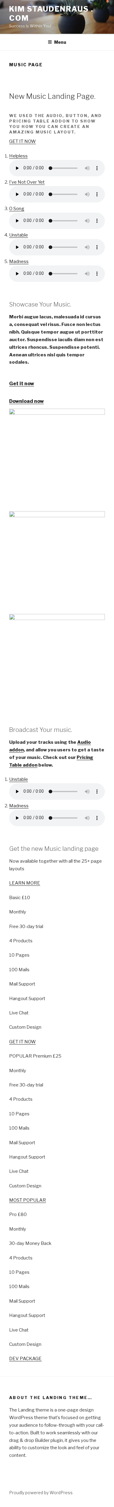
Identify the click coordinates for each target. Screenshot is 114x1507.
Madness (19, 261)
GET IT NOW (22, 141)
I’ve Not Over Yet (27, 182)
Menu (60, 42)
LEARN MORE (24, 883)
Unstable (18, 235)
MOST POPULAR (27, 1200)
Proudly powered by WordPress (41, 1492)
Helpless (18, 156)
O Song (16, 208)
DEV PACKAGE (25, 1358)
